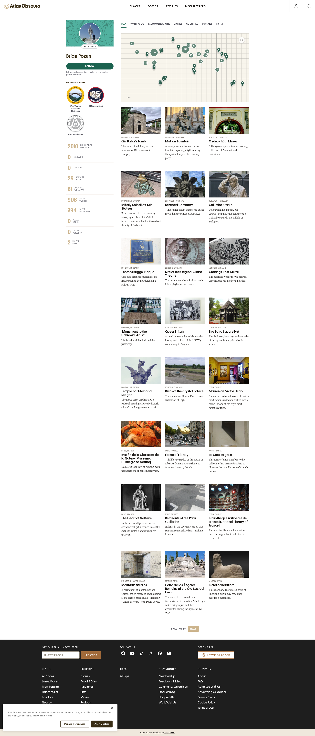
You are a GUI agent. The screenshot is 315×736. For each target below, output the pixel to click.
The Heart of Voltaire (136, 518)
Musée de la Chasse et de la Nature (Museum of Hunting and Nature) (140, 458)
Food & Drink (89, 681)
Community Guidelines (173, 686)
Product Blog (167, 692)
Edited (219, 24)
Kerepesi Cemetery (179, 205)
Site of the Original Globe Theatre (183, 273)
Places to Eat (50, 692)
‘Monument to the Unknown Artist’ (134, 333)
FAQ (200, 681)
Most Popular (50, 686)
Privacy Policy (206, 697)
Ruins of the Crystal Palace (184, 391)
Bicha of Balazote (222, 585)
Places (47, 669)
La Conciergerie (220, 455)
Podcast (86, 702)
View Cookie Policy (42, 715)
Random (47, 697)
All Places (48, 676)
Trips (123, 669)
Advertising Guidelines (212, 692)
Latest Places (50, 681)
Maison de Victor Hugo (226, 391)
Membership (167, 676)
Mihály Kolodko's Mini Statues (137, 206)
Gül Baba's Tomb (133, 141)
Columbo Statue (220, 205)
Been (123, 24)
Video (85, 697)
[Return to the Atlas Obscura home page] (23, 6)
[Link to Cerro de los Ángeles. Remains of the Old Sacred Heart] (185, 564)
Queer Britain (174, 331)
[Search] (309, 6)
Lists (83, 692)
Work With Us (167, 702)
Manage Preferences (74, 724)
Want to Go (137, 24)
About (202, 676)
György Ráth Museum (224, 141)
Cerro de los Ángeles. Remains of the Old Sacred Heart (184, 588)
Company (204, 669)
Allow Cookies (101, 724)
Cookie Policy (206, 702)
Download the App (218, 655)
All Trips (124, 676)
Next (193, 629)
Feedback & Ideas (171, 681)
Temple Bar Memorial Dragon (136, 393)
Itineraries (87, 686)
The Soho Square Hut (224, 331)
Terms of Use (206, 707)
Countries (192, 24)
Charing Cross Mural (224, 272)
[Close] (112, 708)
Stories (178, 24)
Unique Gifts (166, 697)
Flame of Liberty (177, 455)
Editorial (87, 669)
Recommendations (159, 24)
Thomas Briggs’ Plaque (137, 272)
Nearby (47, 702)
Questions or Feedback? (157, 732)
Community (167, 669)
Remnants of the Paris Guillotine (180, 520)
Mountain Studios (134, 585)
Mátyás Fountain (177, 141)
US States (207, 24)
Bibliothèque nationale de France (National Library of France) (228, 522)
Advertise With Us (209, 686)
